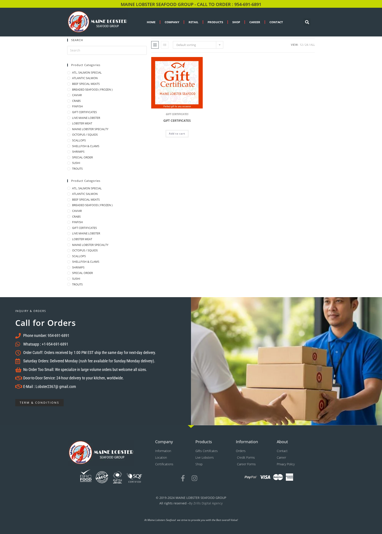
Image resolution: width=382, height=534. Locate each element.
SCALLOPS (79, 140)
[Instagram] (194, 478)
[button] (307, 22)
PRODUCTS (215, 22)
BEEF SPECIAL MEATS (86, 84)
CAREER (254, 22)
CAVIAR (77, 95)
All (312, 45)
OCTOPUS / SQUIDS (85, 135)
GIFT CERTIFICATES (84, 112)
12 (301, 45)
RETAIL (193, 22)
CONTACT (276, 22)
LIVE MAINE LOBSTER (86, 118)
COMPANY (172, 22)
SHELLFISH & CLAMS (85, 146)
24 (306, 45)
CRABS (76, 101)
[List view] (164, 45)
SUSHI (76, 163)
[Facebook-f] (183, 478)
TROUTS (77, 169)
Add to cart (177, 133)
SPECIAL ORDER (82, 157)
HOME (151, 22)
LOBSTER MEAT (82, 123)
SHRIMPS (78, 152)
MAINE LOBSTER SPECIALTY (90, 129)
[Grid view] (155, 45)
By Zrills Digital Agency (206, 503)
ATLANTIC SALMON (85, 78)
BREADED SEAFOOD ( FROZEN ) (92, 89)
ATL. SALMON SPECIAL (87, 72)
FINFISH (77, 106)
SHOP (236, 22)
